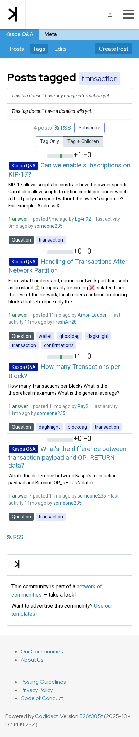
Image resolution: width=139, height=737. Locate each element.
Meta (50, 34)
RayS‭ (83, 406)
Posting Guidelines (43, 681)
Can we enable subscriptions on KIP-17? (69, 169)
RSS (65, 128)
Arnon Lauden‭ (93, 315)
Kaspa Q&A (19, 34)
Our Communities (42, 651)
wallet (45, 336)
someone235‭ (48, 226)
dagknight (98, 336)
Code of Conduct (42, 698)
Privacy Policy (37, 690)
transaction (51, 240)
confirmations (59, 345)
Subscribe (89, 128)
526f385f (91, 716)
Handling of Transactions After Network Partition (68, 265)
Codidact (46, 716)
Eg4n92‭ (83, 219)
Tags (39, 48)
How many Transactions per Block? (64, 371)
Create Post (113, 48)
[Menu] (128, 14)
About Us (32, 659)
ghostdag (69, 336)
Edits (60, 48)
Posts (17, 48)
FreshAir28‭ (65, 322)
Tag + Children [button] (83, 142)
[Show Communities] (110, 14)
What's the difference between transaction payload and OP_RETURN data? (67, 457)
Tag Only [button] (49, 142)
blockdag (77, 427)
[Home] (12, 14)
